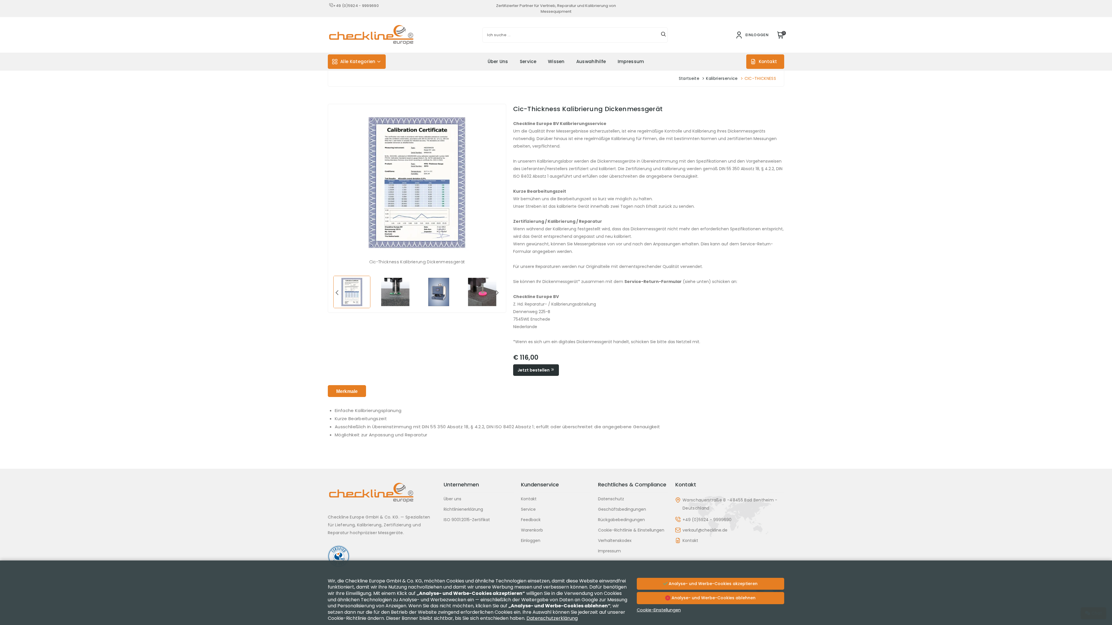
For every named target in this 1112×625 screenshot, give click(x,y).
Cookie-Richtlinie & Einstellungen (631, 530)
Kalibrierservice (722, 78)
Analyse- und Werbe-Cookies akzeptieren (712, 584)
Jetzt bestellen (533, 370)
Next (497, 292)
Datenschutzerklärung (552, 618)
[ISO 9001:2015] (382, 556)
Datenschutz (611, 499)
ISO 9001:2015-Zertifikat (467, 520)
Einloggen (530, 540)
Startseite (689, 78)
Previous (336, 292)
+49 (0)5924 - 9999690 (356, 5)
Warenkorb (532, 530)
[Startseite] (382, 497)
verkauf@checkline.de (705, 530)
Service (528, 61)
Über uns (498, 61)
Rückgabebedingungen (621, 520)
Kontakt (768, 61)
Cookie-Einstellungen (659, 610)
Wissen (556, 61)
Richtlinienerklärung (463, 509)
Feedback (531, 520)
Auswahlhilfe (591, 61)
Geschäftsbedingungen (622, 509)
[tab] (347, 391)
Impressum (631, 61)
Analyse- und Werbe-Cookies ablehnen (713, 598)
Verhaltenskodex (615, 540)
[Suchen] (663, 35)
